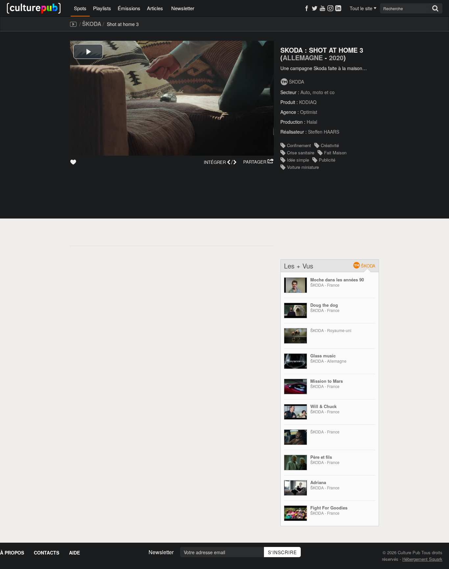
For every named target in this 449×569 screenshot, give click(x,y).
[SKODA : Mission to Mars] (295, 386)
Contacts (46, 552)
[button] (258, 162)
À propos (12, 552)
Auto (305, 92)
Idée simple (298, 160)
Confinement (299, 145)
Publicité (327, 160)
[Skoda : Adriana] (295, 488)
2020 (336, 57)
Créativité (330, 145)
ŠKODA (91, 24)
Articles (155, 8)
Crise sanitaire (300, 152)
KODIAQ (308, 102)
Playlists (102, 8)
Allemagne (303, 57)
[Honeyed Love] (295, 336)
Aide (74, 552)
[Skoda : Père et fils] (295, 462)
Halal (312, 121)
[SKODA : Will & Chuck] (295, 412)
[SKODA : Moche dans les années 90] (295, 285)
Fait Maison (335, 152)
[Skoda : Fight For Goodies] (295, 513)
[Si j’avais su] (295, 437)
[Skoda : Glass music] (295, 361)
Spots (80, 8)
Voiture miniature (303, 167)
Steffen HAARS (323, 131)
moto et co (324, 92)
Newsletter (182, 8)
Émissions (129, 8)
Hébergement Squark (422, 559)
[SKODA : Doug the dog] (295, 310)
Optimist (308, 112)
